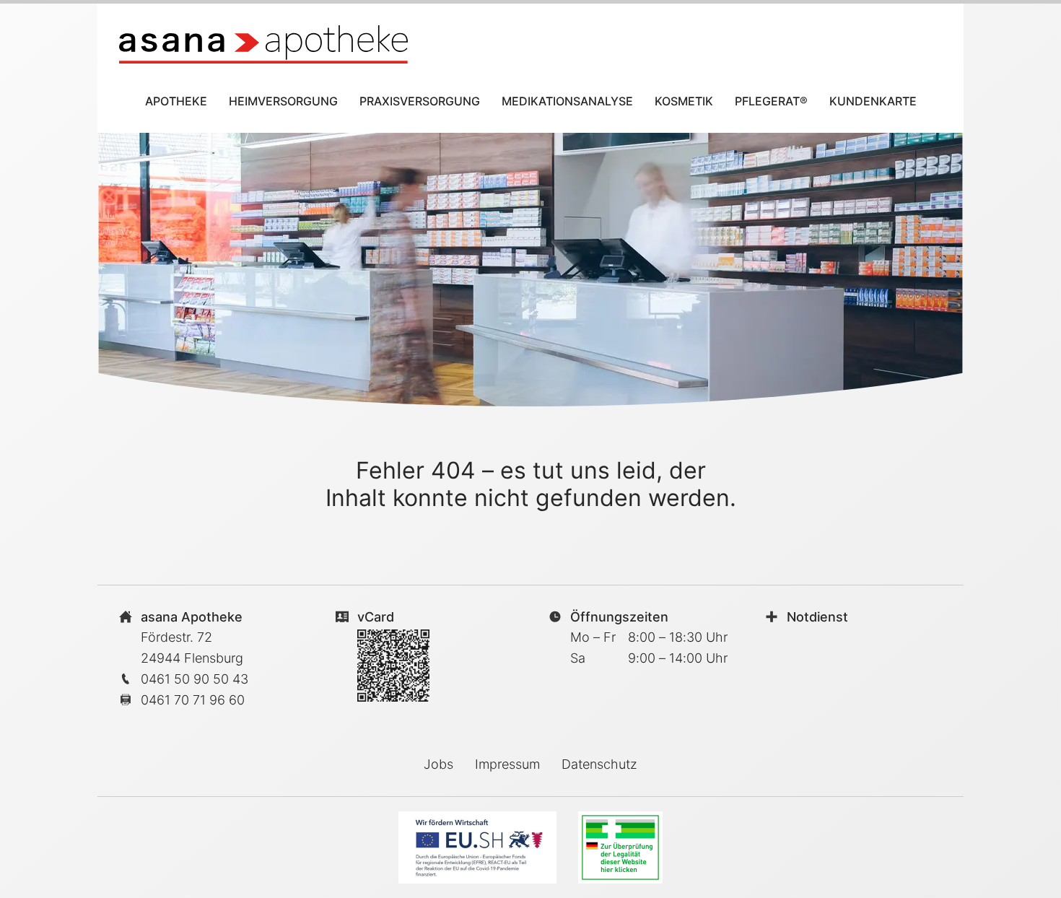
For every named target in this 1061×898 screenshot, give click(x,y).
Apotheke (176, 101)
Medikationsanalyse (567, 101)
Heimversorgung (283, 101)
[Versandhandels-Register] (620, 847)
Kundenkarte (873, 101)
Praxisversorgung (419, 101)
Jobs (438, 764)
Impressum (507, 764)
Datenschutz (599, 764)
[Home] (263, 44)
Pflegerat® (771, 101)
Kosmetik (684, 101)
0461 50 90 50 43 (194, 678)
